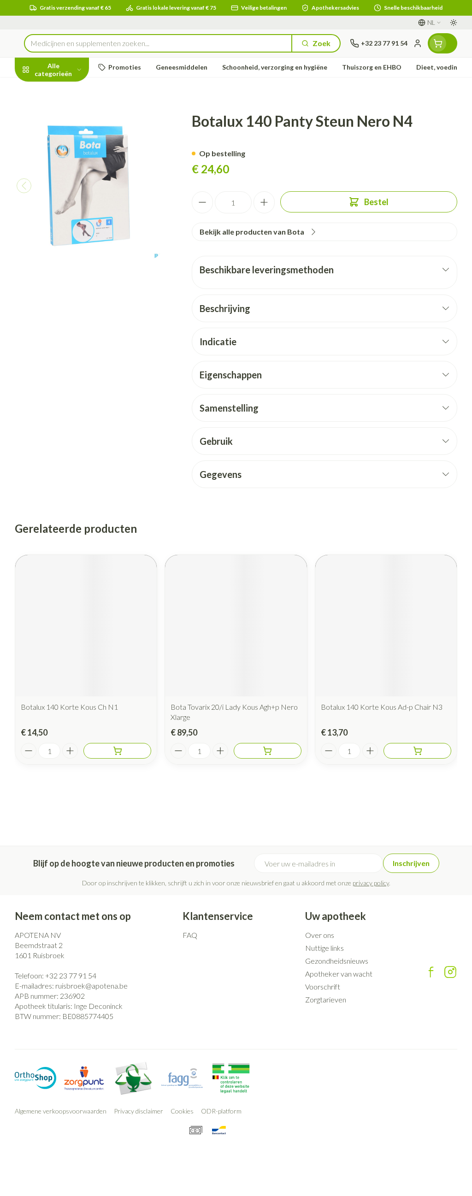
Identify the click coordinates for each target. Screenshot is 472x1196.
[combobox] (158, 43)
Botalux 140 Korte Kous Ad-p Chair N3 (381, 706)
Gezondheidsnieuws (336, 960)
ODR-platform (221, 1111)
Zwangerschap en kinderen (73, 173)
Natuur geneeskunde (73, 219)
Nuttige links (324, 947)
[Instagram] (450, 972)
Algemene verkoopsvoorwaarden (60, 1111)
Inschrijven (411, 863)
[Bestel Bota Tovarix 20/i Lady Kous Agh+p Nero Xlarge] (267, 751)
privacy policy (371, 883)
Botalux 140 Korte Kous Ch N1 (69, 706)
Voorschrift (322, 986)
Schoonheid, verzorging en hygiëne (73, 114)
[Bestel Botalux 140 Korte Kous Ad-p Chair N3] (417, 751)
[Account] (417, 43)
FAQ (190, 935)
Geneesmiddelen (73, 263)
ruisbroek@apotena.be (91, 985)
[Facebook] (431, 972)
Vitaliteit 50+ (73, 198)
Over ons (319, 935)
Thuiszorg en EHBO (73, 241)
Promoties (40, 88)
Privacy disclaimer (138, 1111)
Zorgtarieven (325, 999)
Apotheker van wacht (338, 973)
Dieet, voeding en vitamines (73, 143)
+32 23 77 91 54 (70, 975)
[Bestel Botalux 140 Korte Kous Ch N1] (117, 751)
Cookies (182, 1111)
